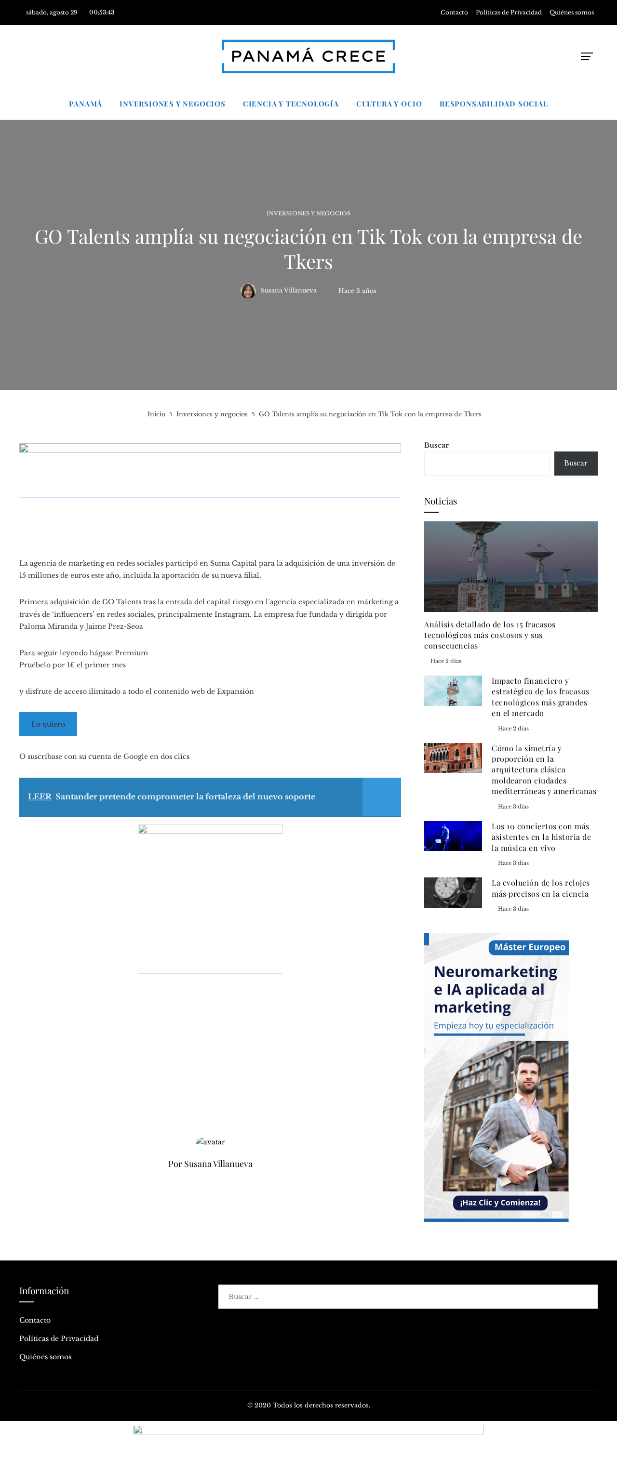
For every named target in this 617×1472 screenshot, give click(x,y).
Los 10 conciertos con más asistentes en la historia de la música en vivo (541, 837)
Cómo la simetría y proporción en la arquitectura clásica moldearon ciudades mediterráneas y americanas (544, 769)
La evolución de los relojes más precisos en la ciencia (541, 887)
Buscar (436, 445)
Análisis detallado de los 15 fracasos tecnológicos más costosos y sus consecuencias (490, 635)
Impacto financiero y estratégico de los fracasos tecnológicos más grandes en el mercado (541, 697)
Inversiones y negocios (308, 213)
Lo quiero (48, 724)
